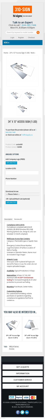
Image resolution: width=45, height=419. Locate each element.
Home (6, 53)
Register (21, 37)
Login (12, 37)
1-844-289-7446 (28, 25)
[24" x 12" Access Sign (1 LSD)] (15, 95)
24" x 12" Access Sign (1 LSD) (20, 53)
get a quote (22, 367)
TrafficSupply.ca (26, 135)
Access (11, 349)
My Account (23, 386)
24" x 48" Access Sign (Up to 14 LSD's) (31, 336)
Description (8, 219)
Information (22, 373)
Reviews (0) (18, 219)
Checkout (31, 37)
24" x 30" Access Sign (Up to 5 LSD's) (13, 336)
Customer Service (23, 379)
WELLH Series (14, 347)
